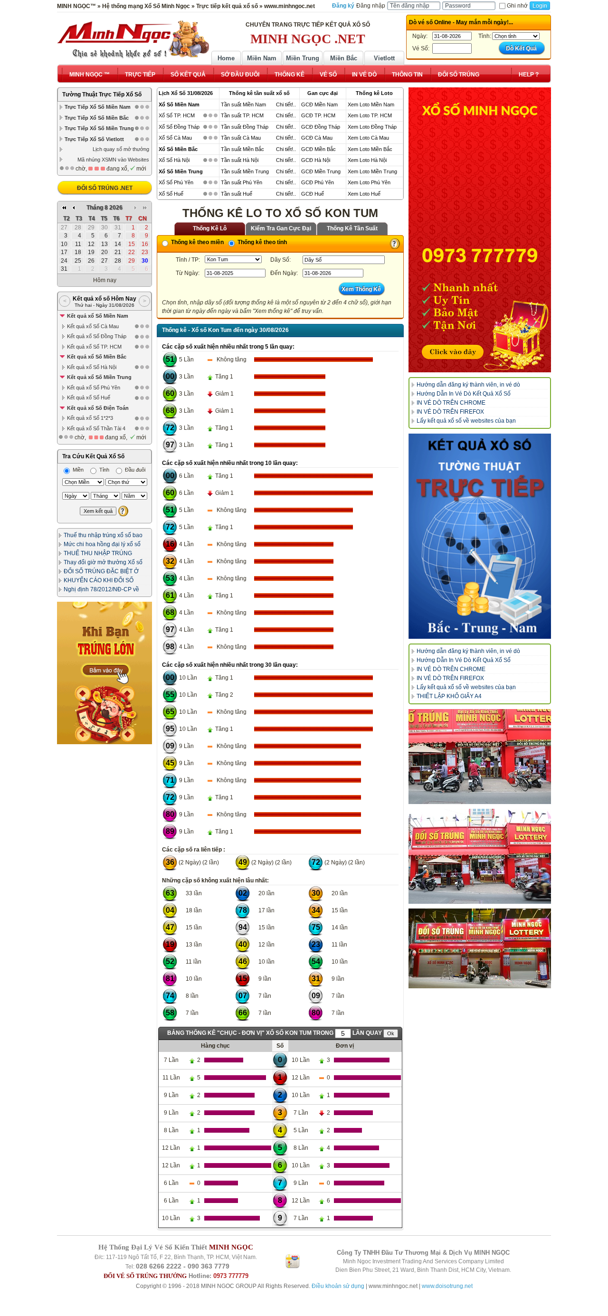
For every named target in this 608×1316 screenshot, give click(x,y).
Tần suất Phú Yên (241, 182)
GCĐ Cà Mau (316, 138)
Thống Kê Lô (210, 228)
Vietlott (384, 58)
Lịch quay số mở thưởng (121, 149)
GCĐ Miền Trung (321, 171)
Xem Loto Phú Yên (369, 182)
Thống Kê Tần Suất (352, 228)
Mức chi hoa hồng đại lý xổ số (102, 544)
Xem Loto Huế (364, 194)
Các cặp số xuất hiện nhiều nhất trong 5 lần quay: (228, 346)
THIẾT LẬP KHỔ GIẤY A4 (449, 696)
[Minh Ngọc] (133, 39)
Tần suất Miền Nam (243, 104)
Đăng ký (343, 5)
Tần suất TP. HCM (242, 115)
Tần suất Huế (236, 194)
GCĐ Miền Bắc (318, 149)
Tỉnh (103, 470)
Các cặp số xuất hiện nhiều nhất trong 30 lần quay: (230, 665)
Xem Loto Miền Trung (372, 171)
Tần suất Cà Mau (241, 138)
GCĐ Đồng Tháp (320, 127)
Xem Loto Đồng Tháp (372, 127)
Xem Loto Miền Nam (371, 104)
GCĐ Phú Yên (317, 182)
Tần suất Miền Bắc (242, 149)
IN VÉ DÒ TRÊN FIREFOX (450, 411)
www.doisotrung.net (447, 1286)
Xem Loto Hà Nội (367, 160)
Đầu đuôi (134, 470)
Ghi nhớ (517, 5)
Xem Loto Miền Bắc (370, 149)
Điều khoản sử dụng (338, 1286)
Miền (77, 470)
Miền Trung (302, 58)
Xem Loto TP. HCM (370, 115)
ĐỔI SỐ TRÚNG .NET (105, 188)
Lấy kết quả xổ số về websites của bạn (466, 420)
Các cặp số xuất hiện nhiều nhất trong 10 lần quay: (230, 463)
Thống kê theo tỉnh (261, 242)
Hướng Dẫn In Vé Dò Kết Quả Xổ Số (464, 393)
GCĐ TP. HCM (318, 115)
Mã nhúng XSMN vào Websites (113, 159)
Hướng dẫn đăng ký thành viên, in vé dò (468, 384)
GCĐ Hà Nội (315, 160)
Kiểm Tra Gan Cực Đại (281, 228)
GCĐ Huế (312, 194)
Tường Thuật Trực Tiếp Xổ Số (102, 94)
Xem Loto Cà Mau (368, 138)
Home (226, 58)
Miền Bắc (343, 58)
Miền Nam (261, 58)
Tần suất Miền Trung (245, 171)
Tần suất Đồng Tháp (244, 127)
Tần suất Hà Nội (239, 160)
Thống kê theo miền (197, 242)
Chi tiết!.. (286, 104)
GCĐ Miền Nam (319, 104)
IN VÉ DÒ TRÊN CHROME (451, 402)
